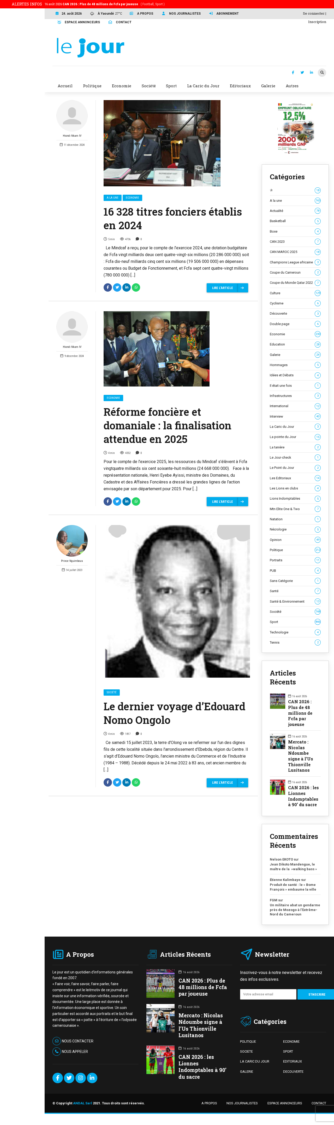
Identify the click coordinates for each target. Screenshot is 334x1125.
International (294, 406)
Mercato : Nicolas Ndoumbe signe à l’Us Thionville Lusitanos (300, 756)
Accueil (65, 85)
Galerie (294, 355)
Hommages (294, 365)
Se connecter (314, 13)
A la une (112, 197)
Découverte (294, 313)
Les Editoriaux (294, 478)
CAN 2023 (294, 242)
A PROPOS (209, 1103)
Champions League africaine (294, 262)
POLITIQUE (248, 1041)
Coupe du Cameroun (294, 272)
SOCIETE (246, 1051)
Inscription (317, 21)
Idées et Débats (294, 375)
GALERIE (246, 1072)
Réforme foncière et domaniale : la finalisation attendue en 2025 (167, 425)
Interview (294, 416)
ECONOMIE (291, 1041)
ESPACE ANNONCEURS (284, 1103)
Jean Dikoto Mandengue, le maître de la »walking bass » (293, 866)
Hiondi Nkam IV (72, 135)
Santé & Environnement (294, 601)
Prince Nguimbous (72, 561)
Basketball (294, 221)
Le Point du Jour (294, 468)
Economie (132, 197)
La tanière (294, 447)
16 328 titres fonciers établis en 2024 (173, 218)
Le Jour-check (294, 457)
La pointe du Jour (294, 437)
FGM (273, 900)
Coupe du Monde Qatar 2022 (294, 283)
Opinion (294, 540)
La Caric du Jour (294, 427)
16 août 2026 (105, 4)
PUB (294, 571)
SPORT (288, 1051)
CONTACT (319, 1103)
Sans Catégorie (294, 581)
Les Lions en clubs (294, 488)
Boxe (294, 231)
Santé (294, 591)
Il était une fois (294, 386)
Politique (295, 550)
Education (294, 344)
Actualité (294, 211)
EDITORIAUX (292, 1061)
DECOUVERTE (293, 1072)
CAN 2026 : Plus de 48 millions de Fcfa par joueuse (300, 713)
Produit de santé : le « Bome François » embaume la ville (293, 887)
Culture (295, 293)
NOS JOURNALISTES (242, 1103)
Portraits (294, 560)
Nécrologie (294, 529)
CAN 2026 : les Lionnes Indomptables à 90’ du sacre (303, 796)
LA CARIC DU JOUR (254, 1061)
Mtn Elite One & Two (294, 509)
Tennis (294, 642)
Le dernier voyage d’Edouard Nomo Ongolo (174, 713)
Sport (295, 622)
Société (112, 692)
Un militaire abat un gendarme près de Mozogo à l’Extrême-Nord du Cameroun (295, 909)
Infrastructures (294, 396)
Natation (294, 519)
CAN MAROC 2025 (294, 252)
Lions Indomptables (294, 498)
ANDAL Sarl (82, 1103)
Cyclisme (294, 303)
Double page (294, 324)
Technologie (294, 632)
